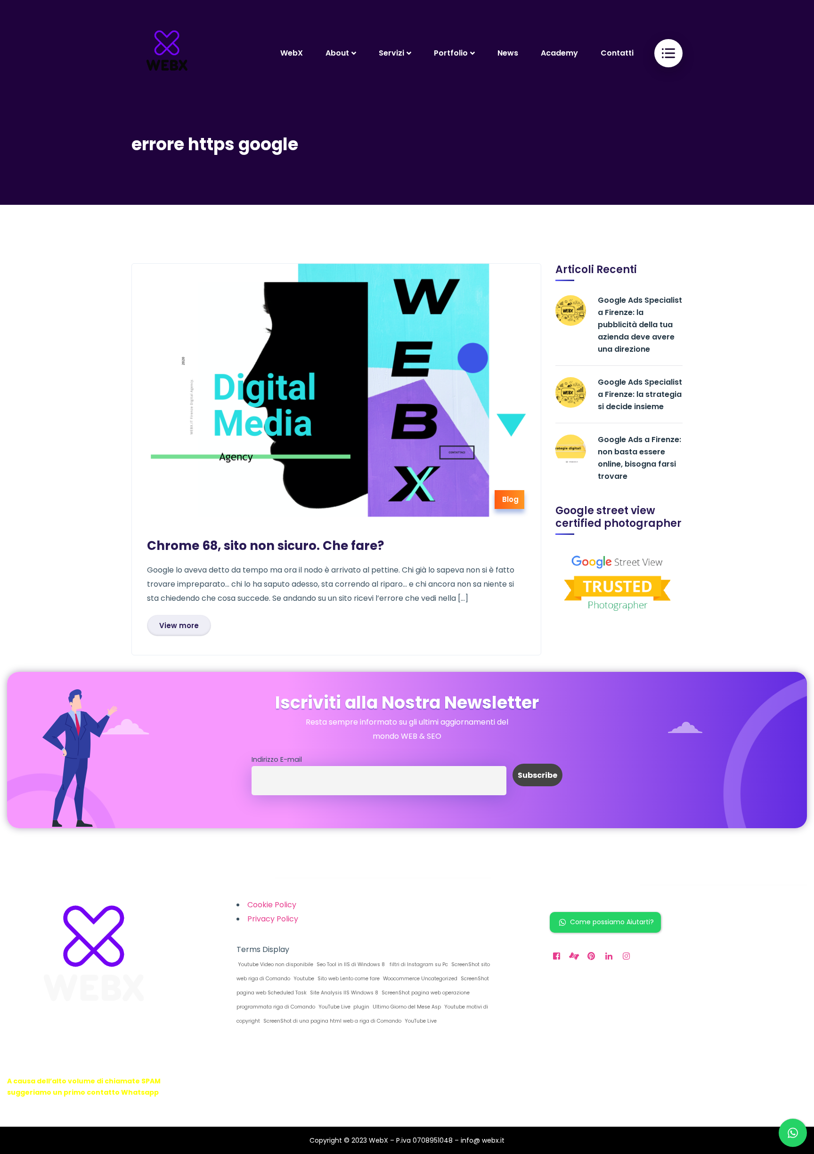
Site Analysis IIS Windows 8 (343, 992)
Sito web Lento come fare (348, 978)
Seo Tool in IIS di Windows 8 (350, 964)
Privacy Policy (272, 918)
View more (179, 625)
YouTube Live (420, 1021)
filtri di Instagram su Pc (417, 964)
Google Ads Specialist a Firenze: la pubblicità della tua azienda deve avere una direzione (640, 325)
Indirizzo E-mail (277, 759)
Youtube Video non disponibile (274, 964)
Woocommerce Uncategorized (419, 978)
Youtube (303, 978)
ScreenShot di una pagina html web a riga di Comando (331, 1021)
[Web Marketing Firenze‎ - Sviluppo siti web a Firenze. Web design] (166, 52)
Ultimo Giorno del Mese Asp (406, 1006)
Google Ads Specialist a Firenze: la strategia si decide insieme (640, 394)
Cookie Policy (271, 904)
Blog (510, 499)
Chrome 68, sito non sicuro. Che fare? (265, 545)
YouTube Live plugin (343, 1006)
